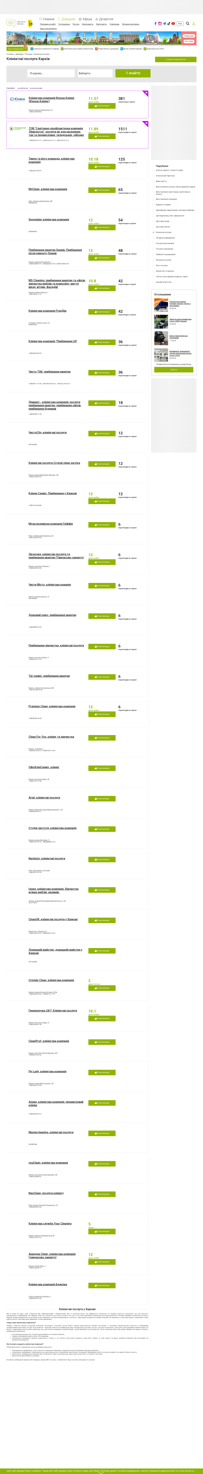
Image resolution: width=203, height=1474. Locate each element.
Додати (174, 370)
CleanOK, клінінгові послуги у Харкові (53, 919)
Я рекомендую (103, 106)
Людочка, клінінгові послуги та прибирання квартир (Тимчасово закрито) (56, 556)
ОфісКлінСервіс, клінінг (44, 767)
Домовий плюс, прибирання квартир (52, 615)
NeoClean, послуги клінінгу (46, 1193)
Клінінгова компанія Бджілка (48, 1284)
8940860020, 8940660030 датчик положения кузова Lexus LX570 (180, 354)
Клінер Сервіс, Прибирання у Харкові (53, 493)
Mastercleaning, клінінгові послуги (51, 1132)
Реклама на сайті (48, 24)
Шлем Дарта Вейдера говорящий (178, 337)
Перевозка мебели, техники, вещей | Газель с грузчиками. (180, 304)
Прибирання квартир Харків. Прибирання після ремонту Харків (55, 251)
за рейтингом (23, 88)
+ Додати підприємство (176, 59)
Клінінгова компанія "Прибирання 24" (53, 341)
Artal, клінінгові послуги (44, 797)
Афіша (87, 19)
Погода (76, 24)
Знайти (134, 73)
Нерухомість (87, 24)
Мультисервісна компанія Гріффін (51, 523)
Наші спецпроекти (48, 29)
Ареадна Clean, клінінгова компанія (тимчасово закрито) (52, 1255)
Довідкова (114, 24)
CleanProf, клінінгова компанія (49, 1041)
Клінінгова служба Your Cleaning (50, 1223)
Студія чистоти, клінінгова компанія (53, 828)
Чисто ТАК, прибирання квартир (50, 371)
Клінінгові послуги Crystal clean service (54, 463)
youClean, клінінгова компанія (48, 1162)
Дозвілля (106, 19)
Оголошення (64, 24)
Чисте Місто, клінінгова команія (50, 584)
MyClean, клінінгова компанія (48, 189)
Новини (48, 19)
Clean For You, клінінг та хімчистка (51, 736)
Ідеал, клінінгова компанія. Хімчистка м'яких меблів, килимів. (54, 890)
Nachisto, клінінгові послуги (47, 858)
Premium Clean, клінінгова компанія (52, 706)
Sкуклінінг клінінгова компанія (49, 219)
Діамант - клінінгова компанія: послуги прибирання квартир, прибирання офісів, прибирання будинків (55, 405)
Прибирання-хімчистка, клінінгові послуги (56, 645)
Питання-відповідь (130, 24)
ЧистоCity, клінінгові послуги (48, 432)
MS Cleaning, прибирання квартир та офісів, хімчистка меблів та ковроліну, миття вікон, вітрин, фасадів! (57, 284)
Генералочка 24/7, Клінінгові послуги (53, 1010)
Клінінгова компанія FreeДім (47, 310)
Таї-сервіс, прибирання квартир (49, 676)
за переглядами (36, 88)
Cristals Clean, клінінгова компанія (51, 980)
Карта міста (101, 24)
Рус (180, 23)
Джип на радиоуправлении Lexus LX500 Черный (180, 320)
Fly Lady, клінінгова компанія (47, 1071)
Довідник (68, 19)
